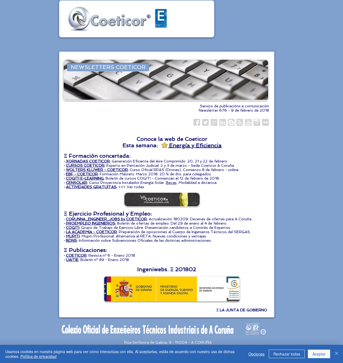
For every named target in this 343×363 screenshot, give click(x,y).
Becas (171, 182)
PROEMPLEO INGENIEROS (90, 223)
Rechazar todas (286, 354)
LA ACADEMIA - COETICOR (91, 232)
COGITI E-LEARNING (85, 178)
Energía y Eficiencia (194, 145)
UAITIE (72, 260)
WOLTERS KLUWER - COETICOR (97, 170)
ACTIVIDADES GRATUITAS (91, 187)
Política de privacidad (38, 356)
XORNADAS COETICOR (88, 161)
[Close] (336, 354)
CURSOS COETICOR (85, 165)
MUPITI (73, 236)
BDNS (71, 240)
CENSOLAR (76, 182)
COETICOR (76, 255)
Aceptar (319, 354)
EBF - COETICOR (82, 174)
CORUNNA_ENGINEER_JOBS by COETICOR (106, 219)
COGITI (72, 227)
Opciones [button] (256, 354)
